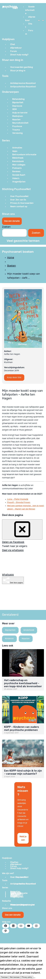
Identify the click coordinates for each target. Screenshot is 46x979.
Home (10, 257)
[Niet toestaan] (34, 977)
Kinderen (9, 639)
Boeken (11, 265)
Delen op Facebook (13, 542)
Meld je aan (23, 838)
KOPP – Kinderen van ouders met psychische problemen (21, 728)
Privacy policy (27, 977)
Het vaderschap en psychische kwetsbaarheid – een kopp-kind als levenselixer (23, 683)
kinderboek (29, 630)
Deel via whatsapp (13, 550)
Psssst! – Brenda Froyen (18, 502)
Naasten (26, 639)
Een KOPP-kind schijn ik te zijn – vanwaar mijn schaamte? (23, 772)
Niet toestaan (15, 977)
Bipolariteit (10, 630)
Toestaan (4, 977)
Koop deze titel (14, 377)
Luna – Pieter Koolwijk (17, 499)
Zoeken (6, 227)
